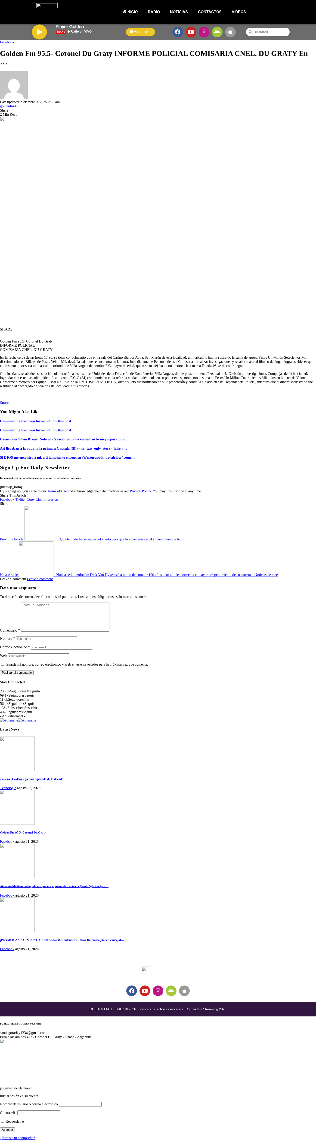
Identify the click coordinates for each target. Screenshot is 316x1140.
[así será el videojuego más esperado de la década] (17, 770)
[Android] (217, 32)
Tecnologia (8, 788)
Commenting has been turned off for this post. (36, 421)
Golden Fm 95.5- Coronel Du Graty (23, 832)
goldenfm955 (9, 106)
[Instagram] (204, 32)
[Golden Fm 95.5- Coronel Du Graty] (17, 823)
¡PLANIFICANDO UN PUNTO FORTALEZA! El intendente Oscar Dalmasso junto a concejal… (62, 940)
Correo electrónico (15, 647)
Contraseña (8, 1113)
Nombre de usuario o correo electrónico (29, 1104)
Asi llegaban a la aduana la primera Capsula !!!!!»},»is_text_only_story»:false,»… (63, 448)
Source (5, 403)
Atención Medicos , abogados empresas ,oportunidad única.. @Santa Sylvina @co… (54, 886)
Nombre (7, 638)
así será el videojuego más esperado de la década (31, 779)
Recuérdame (14, 1121)
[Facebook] (177, 32)
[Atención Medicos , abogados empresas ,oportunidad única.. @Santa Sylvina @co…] (17, 877)
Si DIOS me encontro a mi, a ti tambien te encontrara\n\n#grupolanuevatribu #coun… (67, 457)
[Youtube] (191, 32)
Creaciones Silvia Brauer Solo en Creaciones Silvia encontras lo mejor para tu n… (64, 439)
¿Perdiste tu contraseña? (17, 1138)
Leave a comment (40, 579)
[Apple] (230, 32)
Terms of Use (57, 491)
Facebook (7, 42)
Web (3, 656)
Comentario (10, 630)
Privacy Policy (140, 491)
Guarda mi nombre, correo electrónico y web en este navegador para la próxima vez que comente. (77, 664)
